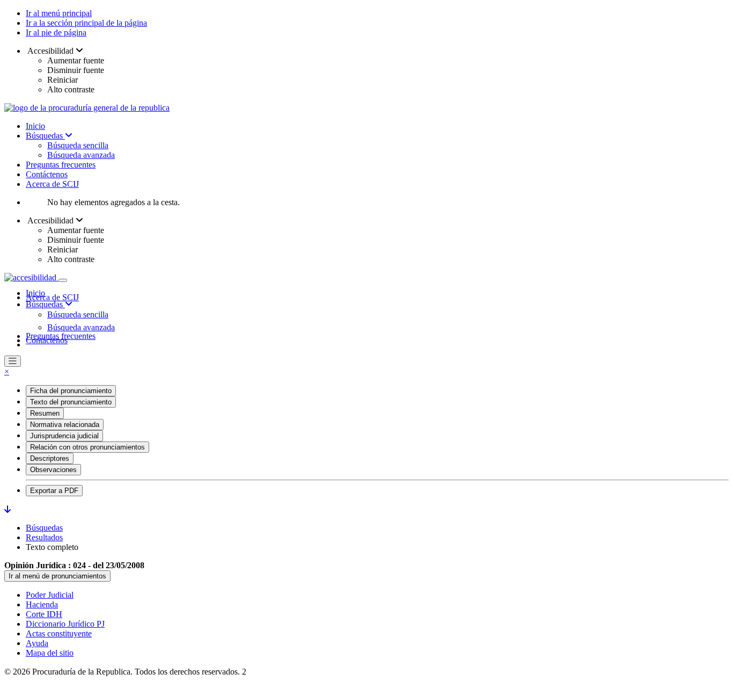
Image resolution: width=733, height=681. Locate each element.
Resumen (45, 413)
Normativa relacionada (64, 425)
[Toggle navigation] (62, 280)
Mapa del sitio (50, 652)
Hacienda (42, 604)
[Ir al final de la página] (7, 509)
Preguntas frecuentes (61, 164)
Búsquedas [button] (45, 304)
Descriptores (49, 458)
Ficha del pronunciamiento (71, 391)
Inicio (35, 126)
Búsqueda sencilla (77, 145)
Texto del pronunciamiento (71, 402)
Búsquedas (45, 135)
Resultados (44, 537)
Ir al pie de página (56, 32)
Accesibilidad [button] (51, 50)
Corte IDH (44, 614)
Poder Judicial (50, 594)
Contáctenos (47, 174)
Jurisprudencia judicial (64, 436)
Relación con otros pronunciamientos (87, 447)
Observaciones (53, 470)
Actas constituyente (59, 633)
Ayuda (37, 643)
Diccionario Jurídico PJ (65, 623)
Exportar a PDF (54, 491)
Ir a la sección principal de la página (86, 22)
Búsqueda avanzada (81, 155)
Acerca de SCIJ (52, 184)
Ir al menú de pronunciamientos (57, 576)
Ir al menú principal (59, 13)
